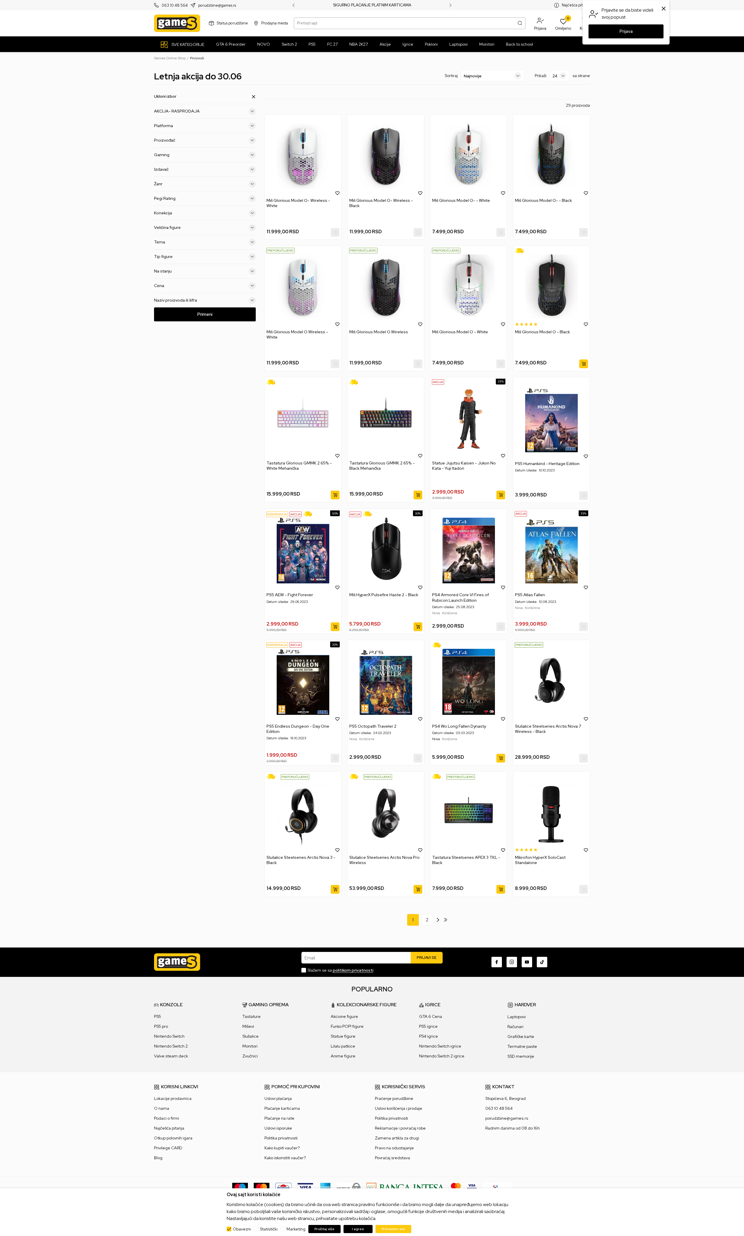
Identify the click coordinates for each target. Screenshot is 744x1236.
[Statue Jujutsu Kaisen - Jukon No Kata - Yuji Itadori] (468, 419)
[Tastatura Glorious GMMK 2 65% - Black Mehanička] (386, 419)
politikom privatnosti (353, 970)
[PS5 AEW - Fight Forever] (303, 550)
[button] (540, 23)
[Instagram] (512, 962)
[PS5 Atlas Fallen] (551, 550)
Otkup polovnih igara (173, 1138)
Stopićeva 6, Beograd (505, 1098)
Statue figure (343, 1036)
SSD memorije (520, 1056)
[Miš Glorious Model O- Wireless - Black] (386, 156)
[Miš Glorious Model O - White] (468, 287)
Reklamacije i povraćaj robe (400, 1128)
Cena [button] (159, 285)
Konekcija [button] (163, 213)
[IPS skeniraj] (497, 1187)
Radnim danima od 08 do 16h (512, 1128)
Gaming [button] (161, 154)
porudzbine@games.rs (217, 5)
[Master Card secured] (456, 1187)
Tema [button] (159, 242)
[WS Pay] (349, 1187)
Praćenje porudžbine (394, 1098)
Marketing (296, 1229)
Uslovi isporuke (278, 1128)
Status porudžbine (232, 23)
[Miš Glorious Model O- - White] (468, 156)
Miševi (248, 1026)
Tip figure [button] (163, 256)
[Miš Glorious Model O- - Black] (551, 156)
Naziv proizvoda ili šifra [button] (175, 300)
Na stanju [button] (163, 271)
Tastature (251, 1016)
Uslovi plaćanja (278, 1098)
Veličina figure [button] (167, 227)
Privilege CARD (168, 1147)
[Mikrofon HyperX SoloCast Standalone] (551, 813)
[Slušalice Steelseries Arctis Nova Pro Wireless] (386, 813)
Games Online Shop (170, 58)
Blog (158, 1157)
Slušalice (250, 1036)
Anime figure (343, 1056)
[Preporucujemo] (280, 250)
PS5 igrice (428, 1026)
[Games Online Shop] (177, 23)
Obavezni (242, 1229)
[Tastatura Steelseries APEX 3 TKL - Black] (468, 813)
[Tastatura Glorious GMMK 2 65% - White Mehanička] (303, 419)
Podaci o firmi (166, 1118)
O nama (161, 1108)
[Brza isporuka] (521, 250)
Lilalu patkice (343, 1046)
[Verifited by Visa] (472, 1187)
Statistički (269, 1229)
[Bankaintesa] (405, 1187)
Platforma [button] (163, 125)
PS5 (157, 1016)
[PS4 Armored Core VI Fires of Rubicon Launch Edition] (468, 550)
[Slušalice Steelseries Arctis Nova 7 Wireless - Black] (551, 682)
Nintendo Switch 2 (171, 1046)
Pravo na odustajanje (394, 1147)
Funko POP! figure (347, 1026)
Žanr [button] (158, 183)
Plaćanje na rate (279, 1118)
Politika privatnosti (281, 1138)
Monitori (249, 1046)
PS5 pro (161, 1026)
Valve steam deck (171, 1056)
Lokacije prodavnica (173, 1098)
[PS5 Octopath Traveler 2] (386, 682)
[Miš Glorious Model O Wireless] (386, 287)
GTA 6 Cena (430, 1016)
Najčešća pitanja (576, 5)
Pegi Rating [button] (165, 198)
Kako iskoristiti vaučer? (285, 1157)
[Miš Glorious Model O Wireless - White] (303, 287)
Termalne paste (522, 1046)
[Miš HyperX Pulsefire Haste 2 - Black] (386, 550)
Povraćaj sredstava (392, 1157)
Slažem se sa (340, 970)
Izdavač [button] (161, 169)
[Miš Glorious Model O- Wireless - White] (303, 156)
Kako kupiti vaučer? (282, 1147)
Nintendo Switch (169, 1036)
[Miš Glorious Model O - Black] (551, 287)
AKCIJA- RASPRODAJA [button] (177, 111)
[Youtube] (527, 962)
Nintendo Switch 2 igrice (441, 1056)
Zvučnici (250, 1056)
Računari (515, 1026)
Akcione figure (344, 1016)
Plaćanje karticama (282, 1108)
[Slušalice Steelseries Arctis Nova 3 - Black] (303, 813)
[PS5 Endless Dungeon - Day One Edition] (303, 682)
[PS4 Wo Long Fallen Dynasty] (468, 682)
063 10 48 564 (175, 5)
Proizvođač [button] (164, 140)
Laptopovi (516, 1016)
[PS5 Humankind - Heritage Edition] (551, 419)
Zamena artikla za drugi (397, 1138)
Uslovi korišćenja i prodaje (398, 1108)
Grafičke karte (520, 1036)
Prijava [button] (626, 31)
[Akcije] (438, 382)
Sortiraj (451, 76)
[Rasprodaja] (277, 514)
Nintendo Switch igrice (440, 1046)
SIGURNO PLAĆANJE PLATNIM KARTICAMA (372, 5)
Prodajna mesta (274, 23)
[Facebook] (496, 962)
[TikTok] (542, 962)
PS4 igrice (428, 1036)
